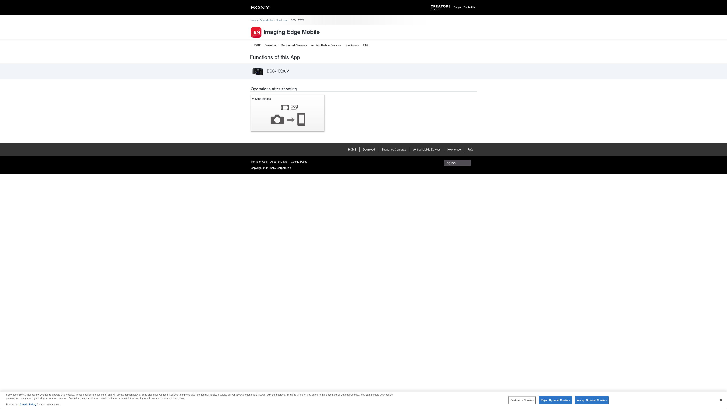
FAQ (365, 45)
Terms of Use (259, 161)
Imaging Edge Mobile (262, 20)
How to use (282, 20)
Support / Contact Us (464, 7)
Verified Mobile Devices (326, 45)
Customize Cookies (522, 400)
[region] (363, 400)
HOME (257, 45)
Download (271, 45)
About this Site (279, 161)
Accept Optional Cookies (592, 400)
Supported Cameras (294, 45)
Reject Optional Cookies (555, 400)
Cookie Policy (299, 161)
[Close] (721, 400)
